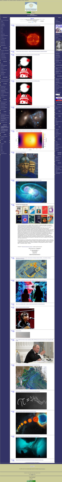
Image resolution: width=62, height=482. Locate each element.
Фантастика (2, 137)
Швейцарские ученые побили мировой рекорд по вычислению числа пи (28, 391)
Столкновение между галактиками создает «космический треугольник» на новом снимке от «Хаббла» (33, 107)
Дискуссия (26, 0)
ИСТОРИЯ (5, 83)
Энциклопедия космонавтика (58, 53)
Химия (56, 91)
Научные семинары (58, 62)
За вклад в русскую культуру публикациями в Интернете (5, 127)
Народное (57, 122)
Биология (57, 84)
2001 (1, 147)
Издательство (3, 42)
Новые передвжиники (4, 65)
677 (34, 462)
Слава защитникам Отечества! (21, 152)
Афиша (2, 21)
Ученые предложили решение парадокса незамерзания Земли (26, 411)
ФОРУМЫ (5, 99)
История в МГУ (3, 87)
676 (32, 462)
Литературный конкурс (4, 129)
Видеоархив (2, 74)
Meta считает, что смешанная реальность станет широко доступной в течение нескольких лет (31, 280)
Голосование (19, 0)
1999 (1, 150)
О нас (8, 0)
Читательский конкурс (4, 130)
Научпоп (57, 108)
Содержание (5, 0)
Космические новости (59, 51)
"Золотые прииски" (3, 57)
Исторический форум (4, 107)
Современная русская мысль (5, 79)
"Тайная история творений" (5, 53)
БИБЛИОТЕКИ (59, 104)
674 (30, 462)
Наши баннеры (58, 160)
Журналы (57, 145)
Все (56, 165)
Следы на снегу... (18, 330)
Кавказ (2, 28)
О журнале (57, 132)
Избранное (57, 148)
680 (38, 462)
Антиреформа (57, 80)
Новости (14, 0)
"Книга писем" (3, 54)
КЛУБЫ (5, 111)
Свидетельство (31, 19)
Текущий (2, 143)
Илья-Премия (3, 132)
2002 (1, 146)
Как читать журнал (58, 133)
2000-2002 (59, 40)
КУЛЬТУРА (5, 61)
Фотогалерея (3, 66)
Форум (2, 139)
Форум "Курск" (3, 106)
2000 (1, 149)
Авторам (57, 130)
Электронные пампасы (4, 136)
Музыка (2, 68)
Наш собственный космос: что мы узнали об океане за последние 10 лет (28, 436)
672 (27, 462)
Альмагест (57, 37)
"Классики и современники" (5, 50)
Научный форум (3, 103)
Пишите (11, 0)
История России (3, 86)
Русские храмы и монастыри (3, 73)
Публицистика (3, 25)
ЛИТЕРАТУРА (5, 17)
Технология (57, 88)
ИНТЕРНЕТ (59, 154)
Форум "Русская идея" (4, 104)
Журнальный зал (3, 45)
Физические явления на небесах (27, 246)
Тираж (56, 136)
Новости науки (58, 168)
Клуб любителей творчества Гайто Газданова (5, 118)
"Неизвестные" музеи (4, 69)
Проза (2, 31)
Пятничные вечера (3, 114)
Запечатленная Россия (4, 95)
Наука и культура (58, 38)
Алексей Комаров (33, 477)
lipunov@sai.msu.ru (42, 468)
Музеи (56, 118)
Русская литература (58, 92)
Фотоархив (59, 152)
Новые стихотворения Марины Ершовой (22, 307)
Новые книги (3, 39)
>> (39, 462)
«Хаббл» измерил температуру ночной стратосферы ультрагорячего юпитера (28, 130)
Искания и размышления (4, 35)
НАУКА (59, 17)
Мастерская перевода (4, 122)
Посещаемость (58, 144)
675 (31, 462)
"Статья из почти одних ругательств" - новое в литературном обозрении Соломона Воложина (31, 51)
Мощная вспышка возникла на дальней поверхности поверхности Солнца (28, 25)
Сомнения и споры (3, 38)
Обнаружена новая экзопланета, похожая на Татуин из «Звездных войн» (28, 54)
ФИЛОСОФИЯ (5, 77)
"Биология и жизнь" (58, 73)
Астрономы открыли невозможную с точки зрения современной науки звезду (29, 180)
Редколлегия (57, 129)
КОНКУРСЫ (59, 96)
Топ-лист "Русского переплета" (58, 157)
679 (36, 462)
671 (26, 462)
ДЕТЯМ (5, 134)
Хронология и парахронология (3, 91)
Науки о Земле (57, 85)
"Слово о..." (2, 51)
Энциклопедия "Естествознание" (58, 56)
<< (25, 462)
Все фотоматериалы (4, 153)
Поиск (56, 141)
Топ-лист (22, 0)
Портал (1, 0)
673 (29, 462)
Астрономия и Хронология (4, 92)
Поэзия (2, 32)
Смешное (57, 124)
